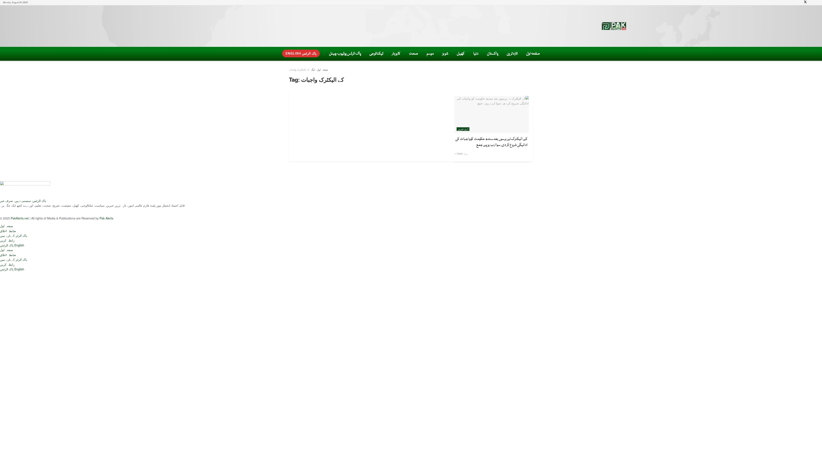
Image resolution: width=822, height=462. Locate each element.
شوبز (445, 54)
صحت (413, 54)
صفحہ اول (533, 54)
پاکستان (492, 54)
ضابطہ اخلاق (8, 231)
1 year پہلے (461, 153)
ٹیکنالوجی (376, 54)
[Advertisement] (333, 25)
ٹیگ (313, 69)
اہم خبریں (463, 129)
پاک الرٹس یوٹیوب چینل (345, 54)
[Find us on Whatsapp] (55, 212)
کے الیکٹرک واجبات (299, 69)
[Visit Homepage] (614, 26)
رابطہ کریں (7, 240)
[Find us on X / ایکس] (805, 2)
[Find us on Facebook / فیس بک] (45, 212)
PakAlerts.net (20, 218)
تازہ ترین (512, 54)
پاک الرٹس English (12, 245)
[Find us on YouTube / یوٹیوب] (4, 212)
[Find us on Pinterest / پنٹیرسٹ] (25, 212)
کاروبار (396, 54)
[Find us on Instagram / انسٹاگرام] (35, 212)
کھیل (461, 54)
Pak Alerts (106, 218)
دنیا (475, 54)
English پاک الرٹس (301, 53)
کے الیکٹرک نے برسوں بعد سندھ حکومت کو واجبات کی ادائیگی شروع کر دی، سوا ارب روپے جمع (491, 142)
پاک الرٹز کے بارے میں (13, 235)
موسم (430, 54)
